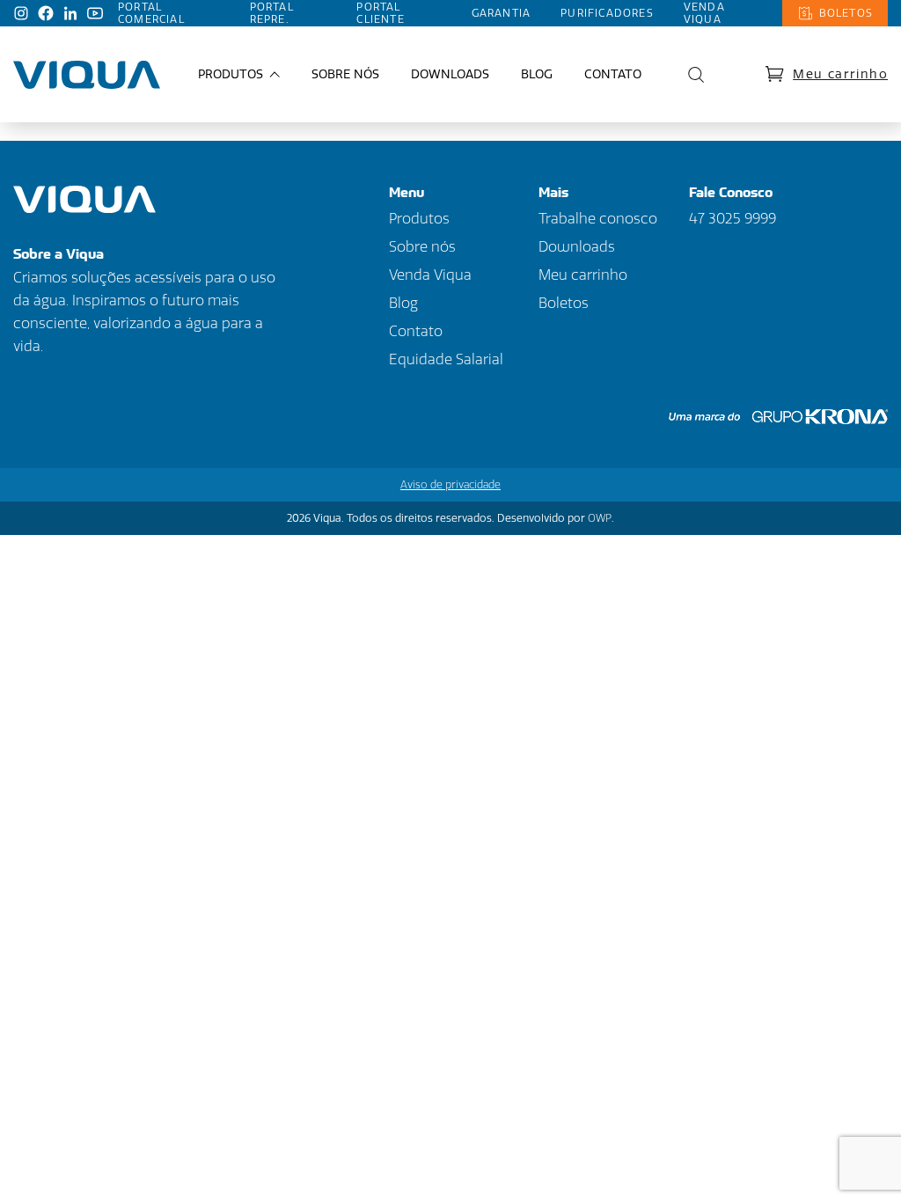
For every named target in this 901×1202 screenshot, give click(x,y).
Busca (691, 75)
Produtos (419, 218)
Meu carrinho (840, 74)
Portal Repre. (272, 13)
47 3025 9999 (732, 218)
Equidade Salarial (446, 359)
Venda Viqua (704, 13)
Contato (612, 74)
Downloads (450, 74)
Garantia (501, 13)
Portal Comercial (151, 13)
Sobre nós (345, 74)
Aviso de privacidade (450, 485)
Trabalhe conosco (597, 218)
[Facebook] (45, 13)
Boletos (846, 13)
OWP (600, 518)
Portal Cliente (380, 13)
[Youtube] (95, 13)
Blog (537, 74)
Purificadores (607, 13)
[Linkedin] (70, 13)
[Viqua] (86, 75)
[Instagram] (21, 13)
